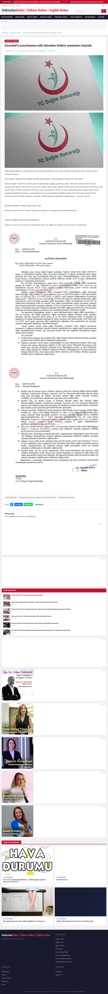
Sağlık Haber (32, 17)
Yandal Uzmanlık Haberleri (64, 962)
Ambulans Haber (15, 33)
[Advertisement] (54, 24)
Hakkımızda (5, 971)
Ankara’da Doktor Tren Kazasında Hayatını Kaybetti (82, 2)
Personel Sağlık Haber (62, 955)
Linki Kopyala (39, 504)
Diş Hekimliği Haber (61, 952)
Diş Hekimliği (90, 17)
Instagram (58, 971)
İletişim (18, 5)
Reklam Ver (5, 981)
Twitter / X (58, 975)
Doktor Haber (6, 17)
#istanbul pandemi (11, 497)
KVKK (3, 984)
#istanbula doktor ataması (66, 497)
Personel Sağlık (61, 17)
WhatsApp (28, 504)
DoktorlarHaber (41, 51)
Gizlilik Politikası (70, 991)
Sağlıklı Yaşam (46, 17)
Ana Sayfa (5, 33)
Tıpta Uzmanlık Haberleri (63, 958)
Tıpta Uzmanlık (76, 17)
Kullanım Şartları (80, 991)
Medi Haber (19, 17)
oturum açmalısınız (29, 516)
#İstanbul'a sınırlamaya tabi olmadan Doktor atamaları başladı (38, 497)
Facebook (19, 504)
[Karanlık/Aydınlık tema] (104, 5)
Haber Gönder (6, 978)
